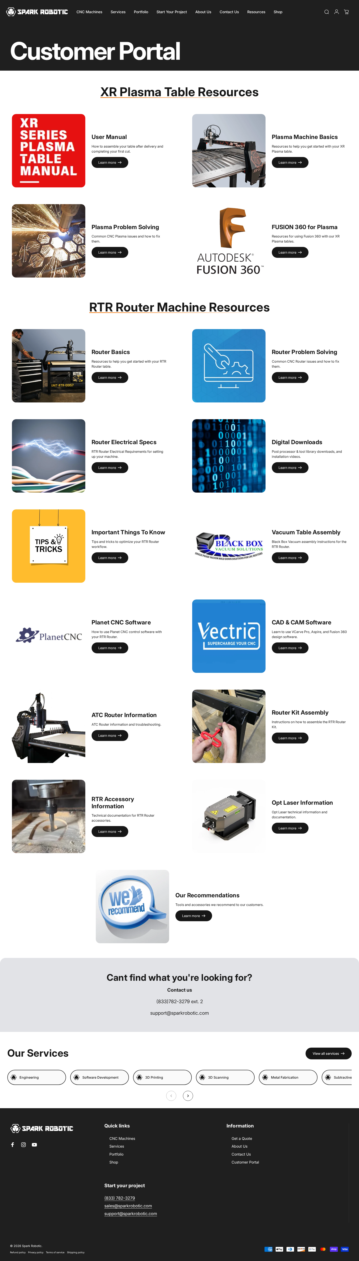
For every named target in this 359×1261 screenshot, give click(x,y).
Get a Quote (242, 1138)
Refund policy (18, 1252)
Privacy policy (35, 1252)
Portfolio (116, 1154)
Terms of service (55, 1252)
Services (116, 1146)
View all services (326, 1053)
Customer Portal (245, 1162)
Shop (113, 1162)
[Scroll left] (171, 1096)
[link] (130, 1213)
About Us (240, 1146)
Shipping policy (75, 1252)
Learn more (107, 162)
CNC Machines (122, 1138)
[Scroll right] (188, 1096)
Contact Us (241, 1154)
